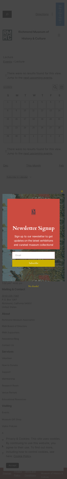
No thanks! (33, 286)
